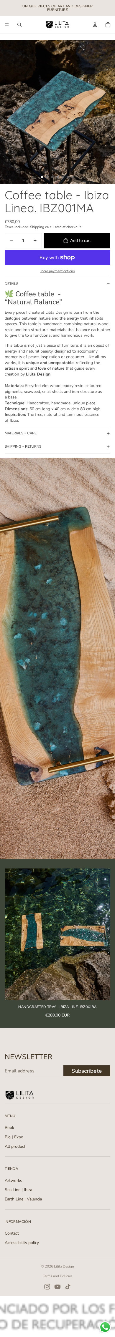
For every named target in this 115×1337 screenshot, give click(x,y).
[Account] (94, 24)
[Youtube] (57, 1286)
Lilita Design (64, 1266)
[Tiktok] (67, 1286)
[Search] (19, 24)
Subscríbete (87, 1070)
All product (15, 1146)
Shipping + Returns (23, 446)
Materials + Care (21, 433)
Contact (12, 1233)
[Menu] (7, 24)
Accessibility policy (22, 1242)
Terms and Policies (58, 1276)
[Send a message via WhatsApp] (105, 1327)
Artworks (13, 1180)
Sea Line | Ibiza (18, 1189)
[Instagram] (47, 1286)
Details (11, 283)
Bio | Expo (14, 1137)
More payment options (57, 271)
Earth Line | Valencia (23, 1199)
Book (9, 1127)
